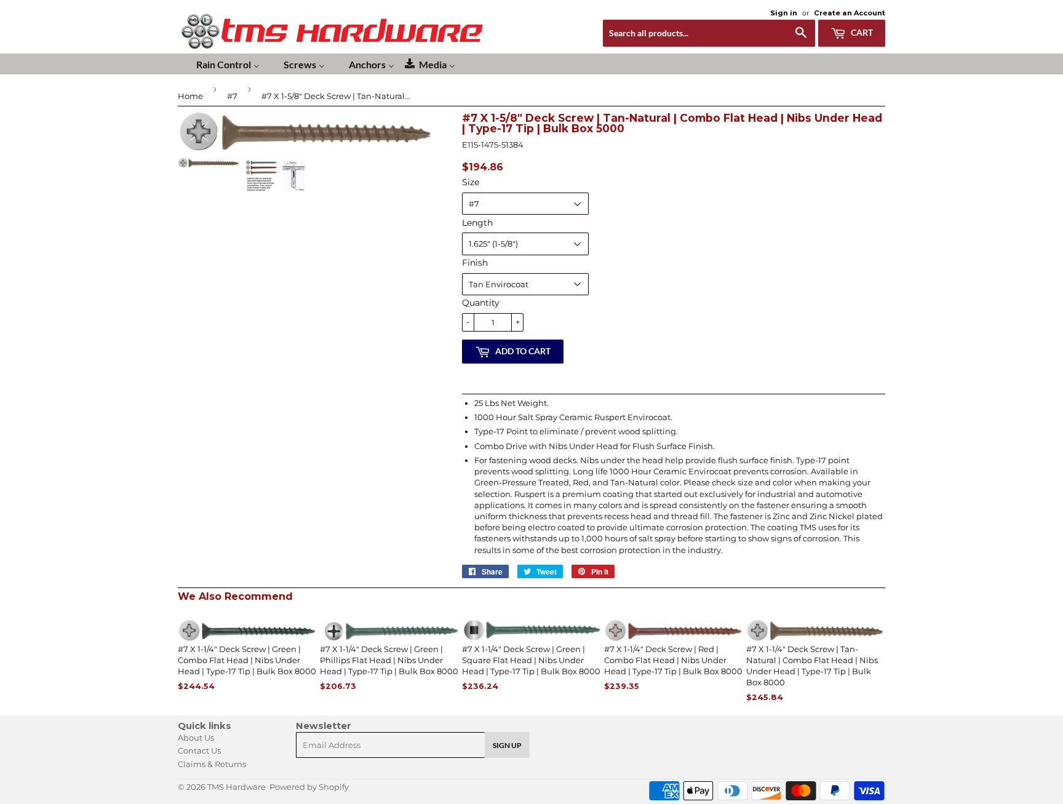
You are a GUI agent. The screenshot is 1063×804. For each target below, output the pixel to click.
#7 (232, 96)
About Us (196, 737)
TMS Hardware (236, 787)
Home (190, 96)
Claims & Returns (212, 764)
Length (477, 222)
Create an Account (849, 13)
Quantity (481, 302)
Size (470, 182)
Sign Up (507, 745)
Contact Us (199, 750)
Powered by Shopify (309, 787)
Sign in (783, 13)
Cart (861, 32)
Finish (475, 262)
